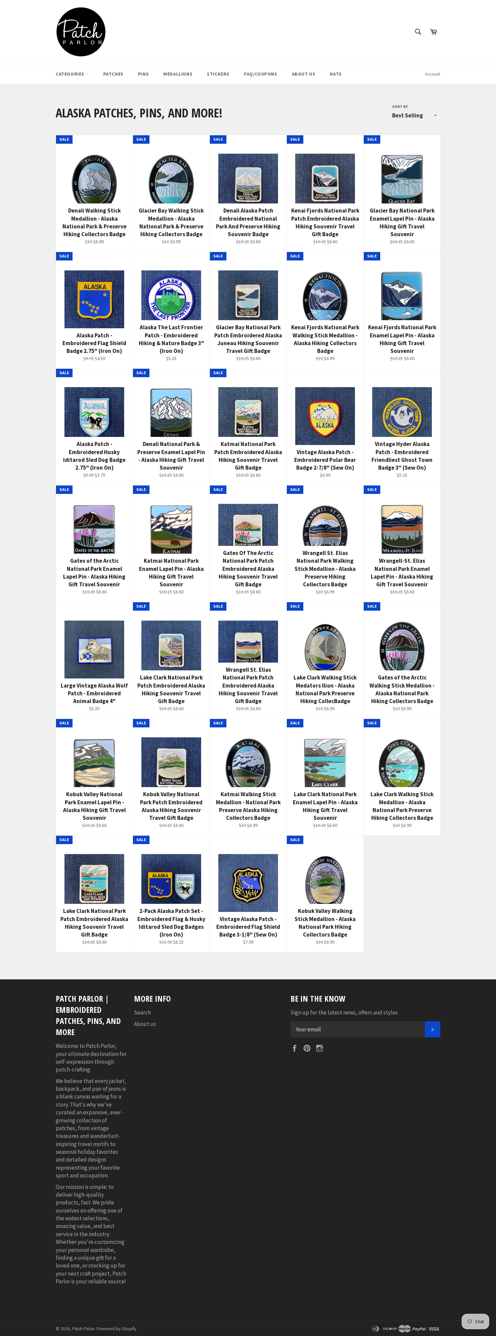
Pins (143, 74)
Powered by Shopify (116, 1329)
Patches (113, 74)
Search (142, 1012)
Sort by (400, 106)
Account (432, 74)
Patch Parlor (83, 1329)
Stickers (218, 74)
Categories (71, 74)
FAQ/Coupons (260, 74)
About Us (303, 74)
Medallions (177, 74)
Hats (335, 74)
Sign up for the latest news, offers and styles (344, 1012)
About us (145, 1024)
